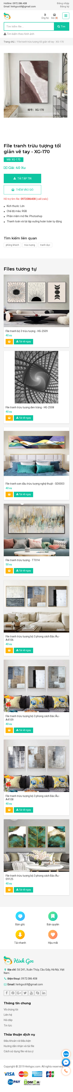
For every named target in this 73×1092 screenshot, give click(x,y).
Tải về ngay (24, 341)
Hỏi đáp (8, 1020)
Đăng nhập (63, 3)
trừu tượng (29, 245)
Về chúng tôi (11, 1009)
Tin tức (8, 1025)
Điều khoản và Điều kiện (17, 1040)
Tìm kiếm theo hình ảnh (20, 33)
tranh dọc (45, 245)
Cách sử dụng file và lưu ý (19, 1051)
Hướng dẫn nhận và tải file (19, 1046)
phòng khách (12, 245)
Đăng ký (64, 6)
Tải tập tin (24, 178)
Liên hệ (8, 1014)
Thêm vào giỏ (24, 189)
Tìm (62, 26)
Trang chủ (9, 41)
